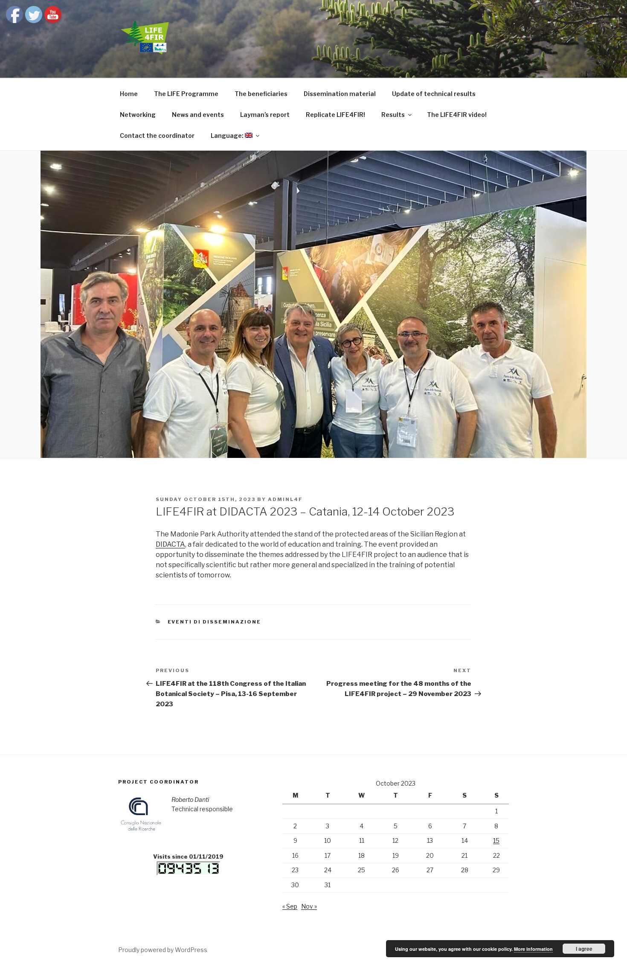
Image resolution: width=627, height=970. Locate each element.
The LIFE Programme (186, 93)
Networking (138, 114)
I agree (584, 949)
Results (393, 114)
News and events (198, 114)
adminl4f (285, 499)
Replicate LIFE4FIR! (335, 114)
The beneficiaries (261, 93)
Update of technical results (434, 93)
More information (533, 949)
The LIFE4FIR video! (457, 114)
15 (496, 840)
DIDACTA (170, 544)
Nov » (309, 906)
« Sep (289, 906)
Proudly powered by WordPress (162, 949)
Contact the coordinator (157, 135)
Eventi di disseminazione (214, 622)
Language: (228, 135)
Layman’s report (265, 114)
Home (129, 93)
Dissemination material (340, 93)
